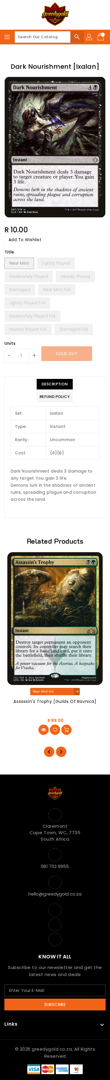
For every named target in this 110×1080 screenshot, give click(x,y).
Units (10, 343)
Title (9, 252)
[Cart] (101, 37)
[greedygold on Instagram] (55, 939)
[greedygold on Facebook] (55, 910)
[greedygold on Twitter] (55, 924)
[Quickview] (43, 730)
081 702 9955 (55, 866)
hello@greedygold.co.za (55, 894)
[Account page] (89, 37)
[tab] (54, 384)
